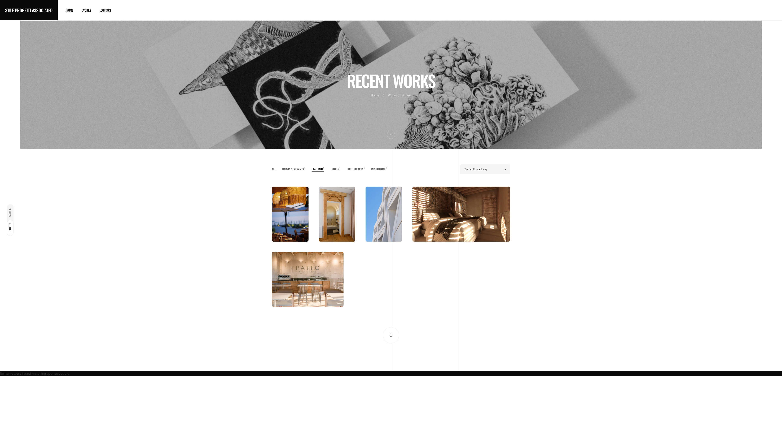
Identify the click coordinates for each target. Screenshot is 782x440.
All (274, 169)
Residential (379, 169)
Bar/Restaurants (293, 169)
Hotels (335, 169)
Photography (356, 169)
